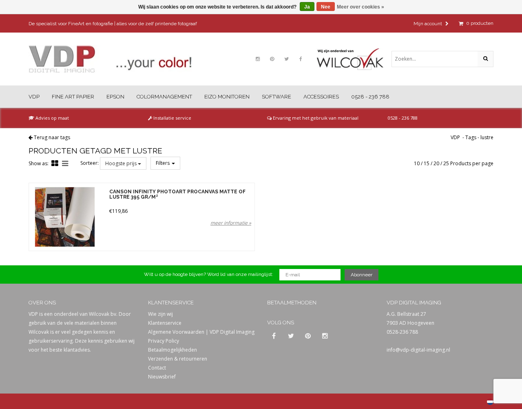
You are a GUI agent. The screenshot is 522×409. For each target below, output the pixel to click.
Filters (163, 163)
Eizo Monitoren (227, 97)
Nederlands (490, 401)
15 (426, 163)
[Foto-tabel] (54, 163)
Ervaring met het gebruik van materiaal (315, 118)
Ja (307, 7)
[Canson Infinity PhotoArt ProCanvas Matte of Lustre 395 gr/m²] (64, 216)
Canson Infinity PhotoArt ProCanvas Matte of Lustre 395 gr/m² (177, 194)
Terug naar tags (52, 137)
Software (276, 97)
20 (436, 163)
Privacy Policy (163, 340)
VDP (34, 97)
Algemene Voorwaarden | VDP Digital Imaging (201, 331)
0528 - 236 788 (370, 97)
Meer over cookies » (360, 7)
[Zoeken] (485, 59)
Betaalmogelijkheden (172, 349)
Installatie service (171, 118)
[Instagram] (257, 59)
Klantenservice (164, 322)
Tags (470, 137)
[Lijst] (65, 163)
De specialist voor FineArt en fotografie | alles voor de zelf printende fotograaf (113, 23)
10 (417, 163)
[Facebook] (300, 59)
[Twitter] (286, 59)
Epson (115, 97)
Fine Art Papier (73, 97)
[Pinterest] (272, 59)
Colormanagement (164, 97)
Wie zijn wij (160, 314)
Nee (325, 7)
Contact (157, 367)
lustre (486, 137)
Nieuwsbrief (162, 376)
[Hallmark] (354, 59)
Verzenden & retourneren (177, 358)
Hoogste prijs (121, 163)
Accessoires (321, 97)
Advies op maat (51, 118)
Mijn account (428, 23)
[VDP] (110, 59)
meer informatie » (230, 222)
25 (446, 163)
